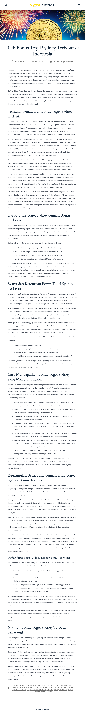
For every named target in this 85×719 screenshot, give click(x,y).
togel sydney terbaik (57, 689)
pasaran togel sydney (22, 687)
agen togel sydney (23, 685)
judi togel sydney (62, 685)
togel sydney (40, 687)
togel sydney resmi (36, 689)
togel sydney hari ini (57, 687)
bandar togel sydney (43, 685)
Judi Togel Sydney (64, 61)
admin (21, 61)
